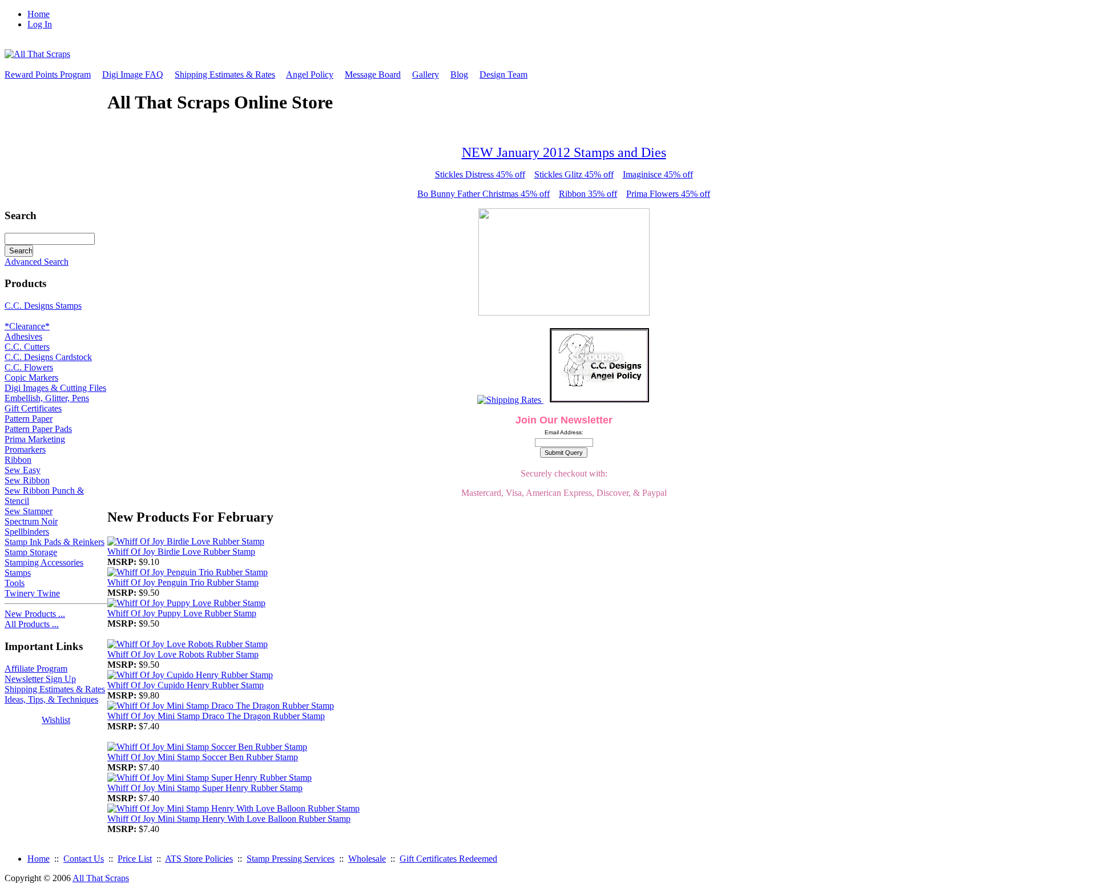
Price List (135, 858)
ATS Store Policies (199, 858)
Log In (39, 24)
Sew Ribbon (27, 480)
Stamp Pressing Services (291, 858)
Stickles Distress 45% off (480, 174)
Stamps (18, 573)
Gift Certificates (33, 408)
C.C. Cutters (27, 347)
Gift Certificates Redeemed (448, 858)
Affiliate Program (36, 668)
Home (38, 14)
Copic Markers (31, 377)
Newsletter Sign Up (40, 679)
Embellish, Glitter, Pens (47, 398)
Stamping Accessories (44, 562)
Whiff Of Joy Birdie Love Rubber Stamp (181, 551)
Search (21, 215)
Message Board (373, 74)
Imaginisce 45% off (658, 174)
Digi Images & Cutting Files (55, 388)
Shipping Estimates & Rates (225, 74)
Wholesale (367, 858)
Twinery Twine (32, 593)
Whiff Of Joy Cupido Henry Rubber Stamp (185, 685)
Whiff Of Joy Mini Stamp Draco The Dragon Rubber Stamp (216, 716)
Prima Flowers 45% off (668, 194)
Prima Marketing (35, 439)
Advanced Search (36, 262)
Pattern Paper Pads (38, 429)
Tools (15, 583)
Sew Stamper (29, 511)
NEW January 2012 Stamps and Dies (564, 152)
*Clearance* (27, 326)
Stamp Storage (31, 552)
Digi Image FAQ (132, 74)
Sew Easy (23, 470)
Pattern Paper (29, 418)
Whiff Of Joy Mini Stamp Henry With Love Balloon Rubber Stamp (228, 819)
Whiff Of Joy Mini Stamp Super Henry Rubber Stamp (205, 788)
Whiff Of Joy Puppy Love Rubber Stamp (181, 613)
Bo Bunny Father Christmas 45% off (483, 194)
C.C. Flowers (29, 367)
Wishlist (56, 720)
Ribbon (18, 460)
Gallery (425, 74)
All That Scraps (100, 878)
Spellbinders (27, 531)
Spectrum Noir (31, 521)
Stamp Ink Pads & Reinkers (54, 542)
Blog (459, 74)
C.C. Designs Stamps (43, 305)
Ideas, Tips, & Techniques (51, 699)
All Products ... (32, 624)
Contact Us (83, 858)
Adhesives (23, 336)
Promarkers (25, 449)
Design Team (503, 74)
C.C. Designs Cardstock (48, 357)
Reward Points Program (48, 74)
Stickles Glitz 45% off (574, 174)
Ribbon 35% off (588, 194)
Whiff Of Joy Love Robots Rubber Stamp (183, 654)
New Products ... (35, 614)
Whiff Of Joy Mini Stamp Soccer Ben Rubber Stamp (202, 757)
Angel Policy (309, 74)
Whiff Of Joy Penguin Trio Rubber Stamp (183, 582)
